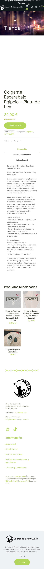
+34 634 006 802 (20, 413)
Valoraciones (22, 160)
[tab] (22, 149)
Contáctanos (11, 449)
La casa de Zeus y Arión (16, 476)
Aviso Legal (11, 444)
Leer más (22, 556)
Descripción (22, 149)
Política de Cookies (14, 454)
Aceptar (22, 562)
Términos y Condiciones (16, 467)
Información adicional (22, 154)
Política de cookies (30, 552)
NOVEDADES (9, 134)
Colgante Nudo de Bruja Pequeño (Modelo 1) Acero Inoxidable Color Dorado (12, 315)
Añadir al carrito (15, 125)
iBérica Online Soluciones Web (17, 481)
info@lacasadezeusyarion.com (17, 419)
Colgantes (29, 132)
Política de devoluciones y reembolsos (17, 461)
